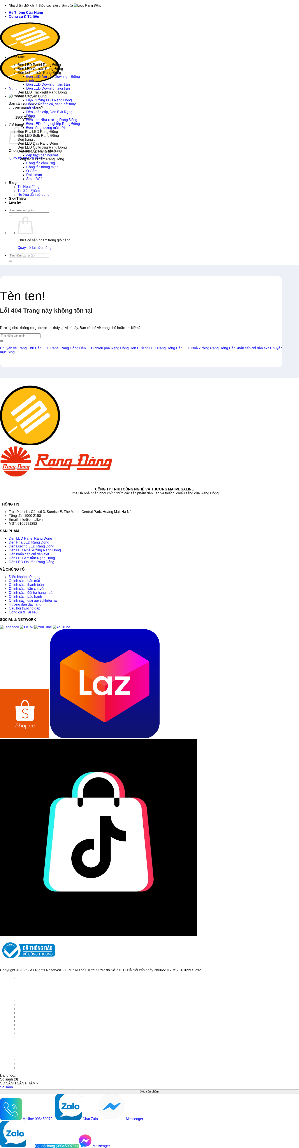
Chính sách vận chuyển (27, 588)
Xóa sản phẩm (149, 1091)
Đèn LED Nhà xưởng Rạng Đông (35, 550)
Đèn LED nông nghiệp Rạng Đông (53, 124)
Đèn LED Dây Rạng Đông (38, 143)
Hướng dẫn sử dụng (33, 194)
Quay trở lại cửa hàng (34, 247)
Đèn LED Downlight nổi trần (48, 88)
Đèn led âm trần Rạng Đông (39, 72)
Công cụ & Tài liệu (24, 16)
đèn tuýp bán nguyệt (42, 155)
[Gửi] (10, 215)
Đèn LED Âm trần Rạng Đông (32, 558)
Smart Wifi (34, 179)
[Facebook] (10, 627)
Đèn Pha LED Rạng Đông (38, 131)
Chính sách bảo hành (25, 596)
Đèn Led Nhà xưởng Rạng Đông (51, 120)
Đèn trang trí (27, 139)
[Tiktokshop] (98, 935)
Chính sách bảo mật (24, 581)
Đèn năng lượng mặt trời (45, 128)
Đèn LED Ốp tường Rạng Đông (42, 147)
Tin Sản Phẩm (29, 190)
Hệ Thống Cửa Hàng (26, 12)
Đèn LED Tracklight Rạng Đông (42, 92)
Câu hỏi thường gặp (24, 608)
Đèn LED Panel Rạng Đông (39, 65)
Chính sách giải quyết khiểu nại (33, 600)
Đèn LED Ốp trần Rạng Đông (40, 69)
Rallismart (34, 175)
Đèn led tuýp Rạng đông (36, 151)
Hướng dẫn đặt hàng (25, 604)
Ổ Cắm (31, 171)
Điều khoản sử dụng (24, 577)
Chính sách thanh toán (26, 585)
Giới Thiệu (17, 198)
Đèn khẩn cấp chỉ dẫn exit (29, 554)
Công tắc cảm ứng (40, 163)
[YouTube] (43, 627)
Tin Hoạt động (28, 187)
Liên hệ (15, 202)
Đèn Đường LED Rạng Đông (49, 100)
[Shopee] (25, 737)
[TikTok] (27, 627)
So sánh (6, 1087)
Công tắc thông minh (42, 167)
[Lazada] (105, 737)
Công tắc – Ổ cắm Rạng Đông (41, 159)
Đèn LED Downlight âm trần (48, 84)
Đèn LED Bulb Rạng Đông (38, 135)
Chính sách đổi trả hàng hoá (31, 592)
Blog (13, 183)
